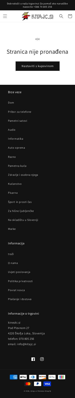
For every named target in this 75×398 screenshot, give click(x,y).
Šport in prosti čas (20, 202)
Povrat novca (16, 290)
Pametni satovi (17, 120)
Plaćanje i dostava (20, 299)
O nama (13, 263)
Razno (12, 157)
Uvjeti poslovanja (19, 272)
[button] (5, 16)
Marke (12, 229)
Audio (12, 129)
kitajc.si (34, 391)
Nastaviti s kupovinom (38, 66)
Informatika (15, 138)
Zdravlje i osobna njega (23, 175)
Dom (11, 102)
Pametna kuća (17, 166)
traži (11, 254)
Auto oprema (16, 147)
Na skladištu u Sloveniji (23, 220)
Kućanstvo (15, 184)
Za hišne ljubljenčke (21, 211)
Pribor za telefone (19, 112)
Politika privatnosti (20, 281)
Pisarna (13, 193)
